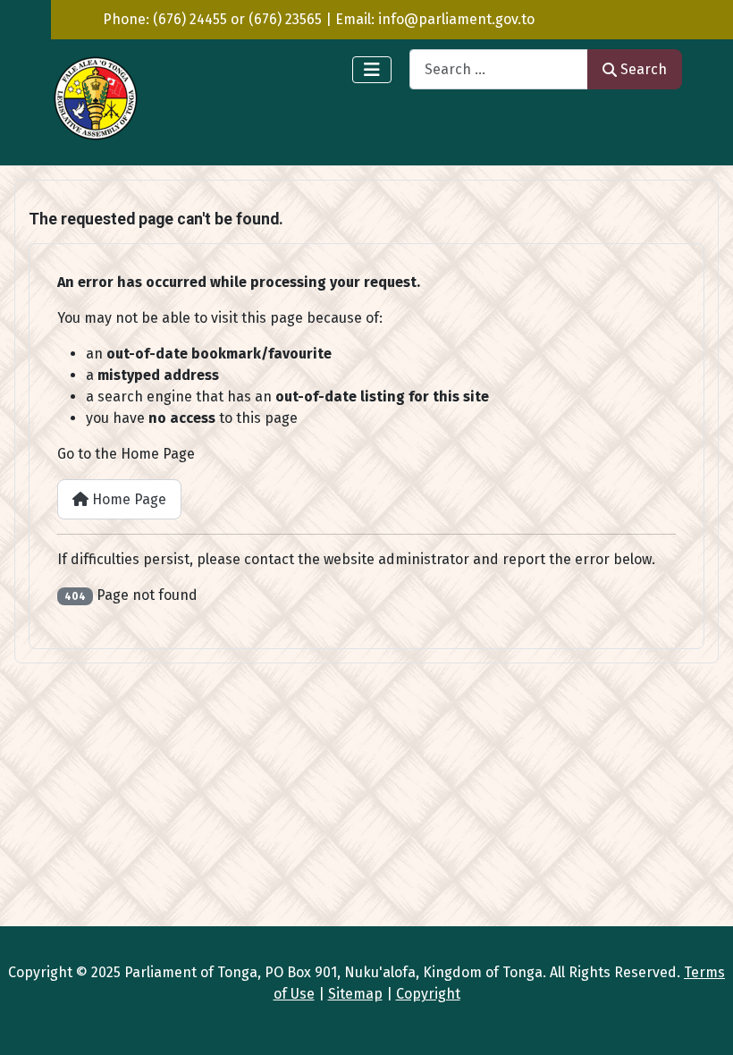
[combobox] (498, 69)
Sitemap (355, 993)
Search (643, 69)
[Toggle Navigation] (372, 69)
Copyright (428, 993)
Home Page (127, 499)
